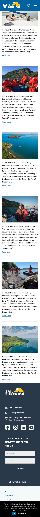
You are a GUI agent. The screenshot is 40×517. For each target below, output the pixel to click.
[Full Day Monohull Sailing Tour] (20, 339)
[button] (35, 5)
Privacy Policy (22, 513)
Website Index (9, 495)
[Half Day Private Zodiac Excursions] (20, 275)
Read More (6, 56)
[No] (37, 509)
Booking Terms (9, 500)
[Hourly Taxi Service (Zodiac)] (20, 209)
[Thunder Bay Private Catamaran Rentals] (20, 14)
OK (14, 513)
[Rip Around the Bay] (20, 79)
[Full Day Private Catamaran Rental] (20, 145)
